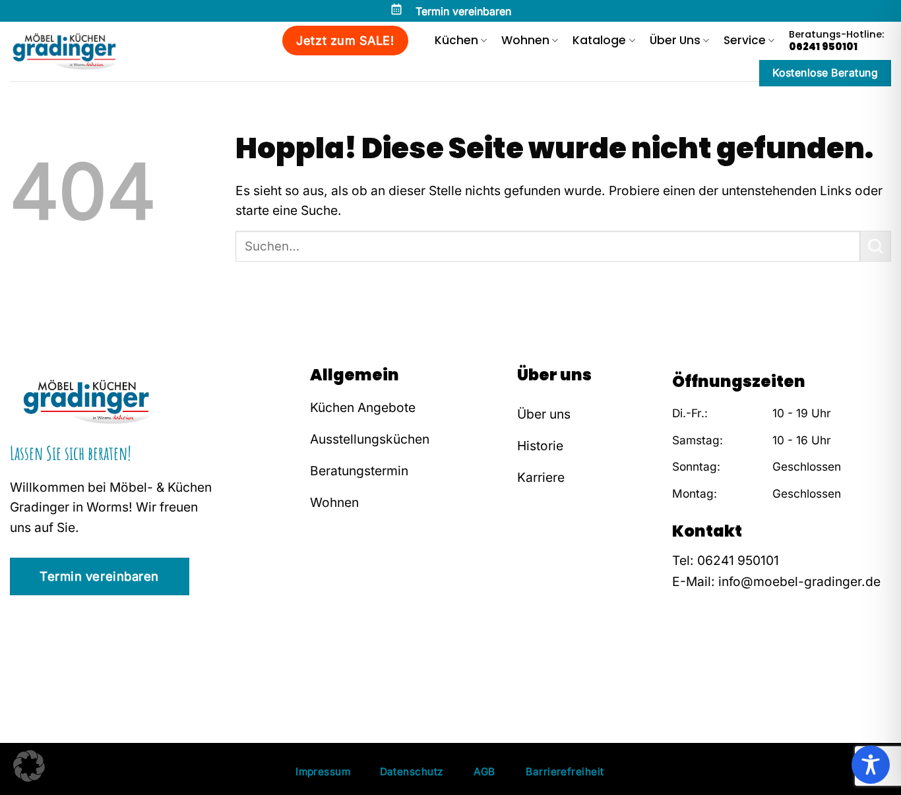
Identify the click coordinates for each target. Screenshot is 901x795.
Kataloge (599, 40)
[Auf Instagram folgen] (701, 663)
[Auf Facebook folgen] (682, 663)
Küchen (456, 40)
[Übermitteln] (875, 246)
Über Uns (675, 40)
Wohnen (525, 40)
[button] (29, 766)
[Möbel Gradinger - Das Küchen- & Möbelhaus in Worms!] (74, 51)
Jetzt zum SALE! (345, 40)
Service (745, 40)
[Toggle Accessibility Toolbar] (870, 764)
